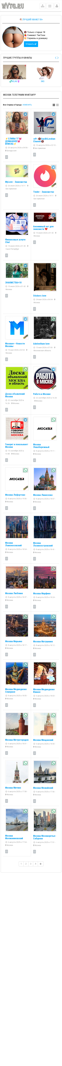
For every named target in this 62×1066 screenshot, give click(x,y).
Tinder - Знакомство (43, 192)
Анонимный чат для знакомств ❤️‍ (43, 227)
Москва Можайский (43, 788)
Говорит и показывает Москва (16, 445)
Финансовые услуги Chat (15, 241)
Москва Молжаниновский (14, 837)
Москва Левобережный (41, 445)
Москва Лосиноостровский (43, 544)
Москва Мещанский (43, 740)
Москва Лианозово (43, 495)
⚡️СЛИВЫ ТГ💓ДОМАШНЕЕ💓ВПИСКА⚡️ (13, 141)
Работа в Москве (42, 394)
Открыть (30, 44)
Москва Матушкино (43, 641)
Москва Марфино (42, 593)
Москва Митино (13, 787)
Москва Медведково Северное (16, 690)
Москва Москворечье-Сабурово (44, 837)
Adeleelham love (41, 343)
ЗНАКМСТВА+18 (13, 282)
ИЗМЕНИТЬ (27, 105)
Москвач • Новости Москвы (15, 345)
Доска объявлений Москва (15, 395)
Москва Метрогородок (17, 739)
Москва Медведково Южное (44, 690)
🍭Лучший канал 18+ (31, 19)
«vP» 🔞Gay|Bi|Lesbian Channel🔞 (44, 140)
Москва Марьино (13, 641)
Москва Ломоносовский (13, 544)
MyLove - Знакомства (16, 182)
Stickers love (39, 295)
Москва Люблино (14, 593)
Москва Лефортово (15, 494)
